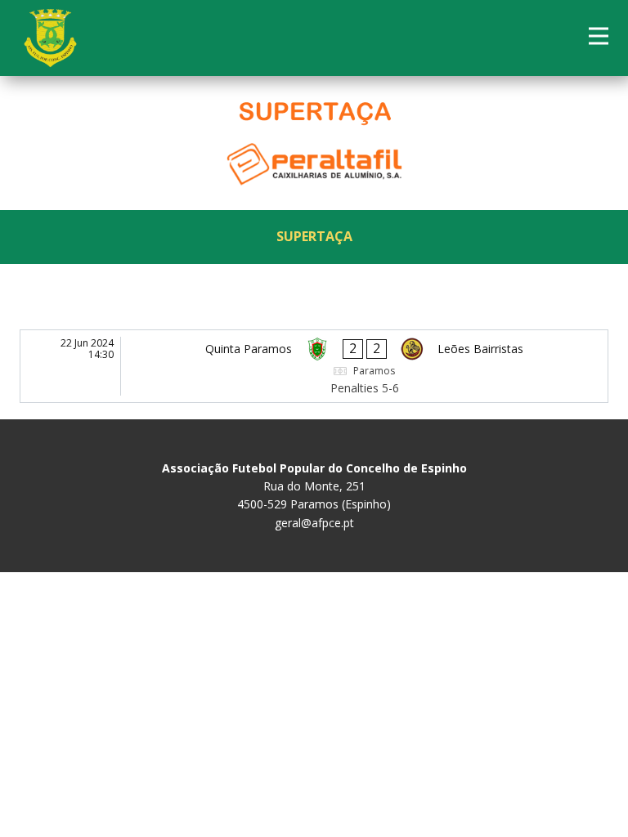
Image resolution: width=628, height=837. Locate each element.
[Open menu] (598, 36)
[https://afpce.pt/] (50, 38)
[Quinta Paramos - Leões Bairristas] (314, 366)
